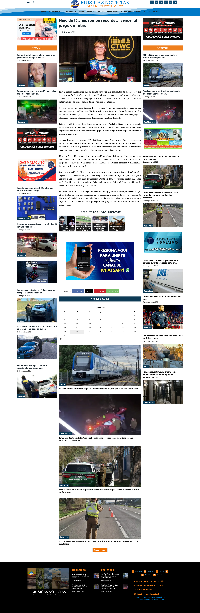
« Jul (60, 339)
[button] (33, 2)
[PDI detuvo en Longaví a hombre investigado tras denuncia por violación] (37, 386)
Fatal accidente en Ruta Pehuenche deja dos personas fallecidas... (161, 92)
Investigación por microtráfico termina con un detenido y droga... (35, 189)
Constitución (23, 218)
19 (90, 328)
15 (123, 324)
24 (65, 332)
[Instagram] (156, 2)
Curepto (21, 85)
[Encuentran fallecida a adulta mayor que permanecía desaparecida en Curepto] (37, 75)
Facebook (138, 571)
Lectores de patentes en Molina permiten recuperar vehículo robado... (36, 291)
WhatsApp (148, 575)
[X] (166, 2)
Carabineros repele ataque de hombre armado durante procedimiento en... (160, 261)
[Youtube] (175, 2)
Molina (21, 321)
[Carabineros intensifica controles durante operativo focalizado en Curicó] (37, 347)
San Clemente (65, 433)
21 (111, 328)
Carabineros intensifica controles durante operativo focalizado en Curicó (37, 327)
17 (65, 328)
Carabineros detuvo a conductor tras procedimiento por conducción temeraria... (160, 195)
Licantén (22, 255)
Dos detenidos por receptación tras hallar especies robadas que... (36, 92)
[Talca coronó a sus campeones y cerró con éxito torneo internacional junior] (96, 575)
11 (77, 324)
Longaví (21, 396)
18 (77, 328)
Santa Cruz (148, 291)
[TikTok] (161, 2)
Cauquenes (23, 122)
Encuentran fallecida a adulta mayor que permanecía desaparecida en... (36, 56)
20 (100, 328)
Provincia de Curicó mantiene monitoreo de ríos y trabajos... (80, 587)
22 (123, 328)
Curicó (21, 357)
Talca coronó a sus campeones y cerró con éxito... (80, 576)
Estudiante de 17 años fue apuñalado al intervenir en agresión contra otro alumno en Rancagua (99, 490)
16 (135, 324)
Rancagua (64, 485)
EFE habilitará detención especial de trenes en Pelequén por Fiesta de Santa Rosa (98, 388)
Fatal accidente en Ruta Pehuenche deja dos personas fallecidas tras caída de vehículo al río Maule (96, 438)
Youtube (160, 575)
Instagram (151, 571)
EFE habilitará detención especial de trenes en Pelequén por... (160, 56)
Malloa (62, 384)
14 (111, 324)
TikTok (162, 571)
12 (90, 324)
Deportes (147, 327)
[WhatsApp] (170, 2)
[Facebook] (152, 2)
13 (100, 324)
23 (135, 328)
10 (65, 324)
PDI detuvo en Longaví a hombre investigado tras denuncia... (32, 366)
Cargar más (99, 550)
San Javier (64, 537)
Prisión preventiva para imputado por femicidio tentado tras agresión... (160, 373)
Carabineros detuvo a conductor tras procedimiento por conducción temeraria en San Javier (99, 542)
